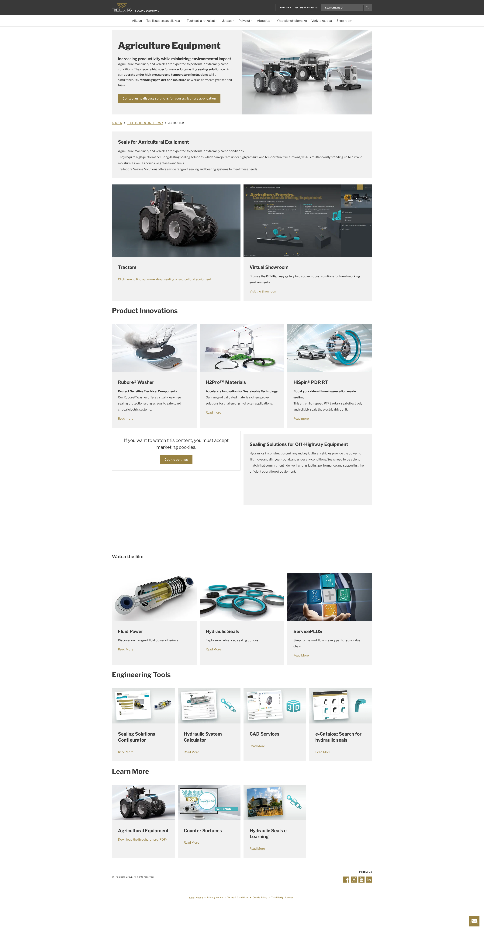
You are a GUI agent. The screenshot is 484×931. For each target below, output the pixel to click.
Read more (125, 418)
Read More (125, 649)
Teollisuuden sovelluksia (145, 122)
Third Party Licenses (282, 897)
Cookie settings (176, 459)
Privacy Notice (215, 897)
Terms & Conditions (237, 897)
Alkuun (117, 122)
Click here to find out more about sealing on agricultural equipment (164, 279)
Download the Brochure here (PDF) (142, 839)
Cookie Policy (260, 897)
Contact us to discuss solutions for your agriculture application (169, 98)
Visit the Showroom (263, 291)
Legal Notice (196, 897)
